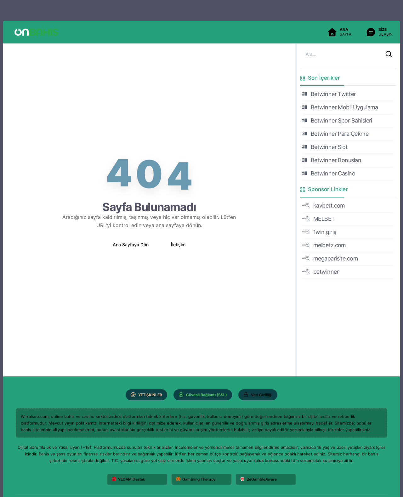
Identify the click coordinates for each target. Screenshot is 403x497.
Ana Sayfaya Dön (131, 244)
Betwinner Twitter (333, 94)
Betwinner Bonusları (336, 160)
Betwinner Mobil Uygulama (344, 107)
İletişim (178, 244)
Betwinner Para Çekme (339, 133)
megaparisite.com (335, 258)
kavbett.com (329, 205)
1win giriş (324, 232)
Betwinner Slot (329, 147)
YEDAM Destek (131, 479)
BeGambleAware (262, 479)
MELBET (324, 218)
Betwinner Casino (333, 173)
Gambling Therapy (199, 479)
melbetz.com (329, 245)
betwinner (326, 271)
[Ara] (389, 54)
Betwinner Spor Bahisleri (341, 120)
